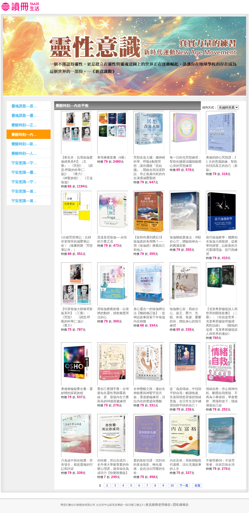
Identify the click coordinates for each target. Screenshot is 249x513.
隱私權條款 (181, 504)
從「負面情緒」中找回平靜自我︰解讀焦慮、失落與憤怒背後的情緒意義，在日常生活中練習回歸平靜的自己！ (185, 397)
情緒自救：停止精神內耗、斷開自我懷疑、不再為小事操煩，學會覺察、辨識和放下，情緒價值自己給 (222, 397)
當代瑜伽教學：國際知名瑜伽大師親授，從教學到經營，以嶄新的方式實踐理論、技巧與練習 (222, 245)
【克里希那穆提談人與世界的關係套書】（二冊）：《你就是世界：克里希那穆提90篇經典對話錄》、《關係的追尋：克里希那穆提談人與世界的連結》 (222, 321)
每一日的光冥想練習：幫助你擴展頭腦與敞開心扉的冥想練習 (185, 162)
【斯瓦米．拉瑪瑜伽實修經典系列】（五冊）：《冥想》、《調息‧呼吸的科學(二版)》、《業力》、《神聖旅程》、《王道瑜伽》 (77, 170)
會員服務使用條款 (158, 504)
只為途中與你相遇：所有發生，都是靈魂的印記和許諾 (77, 465)
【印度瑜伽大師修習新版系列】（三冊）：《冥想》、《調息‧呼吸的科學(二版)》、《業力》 (77, 317)
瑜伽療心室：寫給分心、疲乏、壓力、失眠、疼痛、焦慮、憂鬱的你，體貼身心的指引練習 (185, 317)
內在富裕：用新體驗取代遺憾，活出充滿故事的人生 (185, 465)
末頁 (197, 485)
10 (172, 485)
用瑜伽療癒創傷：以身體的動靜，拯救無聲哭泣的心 (113, 313)
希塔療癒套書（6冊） (112, 157)
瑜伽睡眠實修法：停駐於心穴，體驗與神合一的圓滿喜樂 (185, 241)
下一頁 (183, 485)
